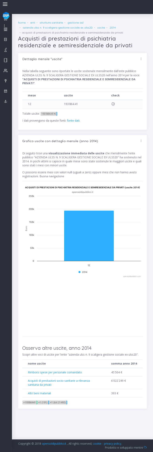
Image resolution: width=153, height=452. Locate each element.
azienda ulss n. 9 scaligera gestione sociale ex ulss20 (58, 27)
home (22, 22)
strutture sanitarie (51, 22)
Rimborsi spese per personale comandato (55, 372)
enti (32, 22)
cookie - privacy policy (107, 443)
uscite (101, 27)
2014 (113, 27)
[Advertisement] (62, 306)
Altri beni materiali (39, 393)
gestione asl (75, 22)
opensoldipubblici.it (54, 443)
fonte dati (73, 120)
